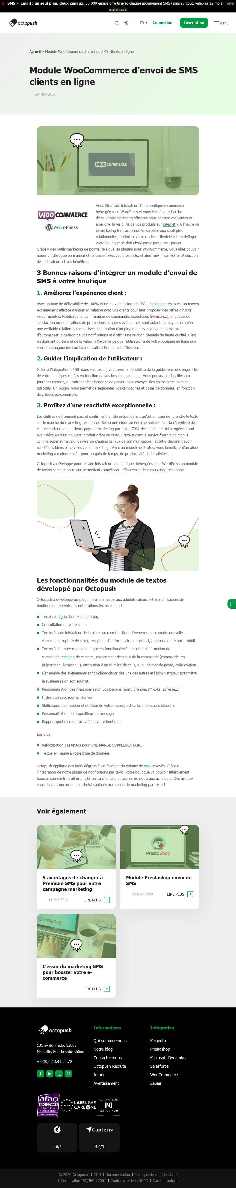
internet (169, 224)
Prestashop (160, 1049)
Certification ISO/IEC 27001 (83, 1180)
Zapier (155, 1083)
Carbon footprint (166, 1180)
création (68, 657)
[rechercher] (116, 23)
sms (147, 766)
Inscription (194, 23)
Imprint (100, 1074)
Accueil (35, 51)
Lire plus (92, 900)
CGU (97, 1174)
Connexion (162, 22)
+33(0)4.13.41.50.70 (54, 1061)
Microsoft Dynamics (168, 1057)
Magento (158, 1040)
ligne (63, 616)
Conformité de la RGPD (129, 1180)
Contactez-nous (108, 1057)
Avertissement (106, 1083)
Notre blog (103, 1049)
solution (160, 304)
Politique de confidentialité (156, 1174)
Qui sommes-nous (110, 1040)
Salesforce (159, 1066)
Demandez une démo (231, 604)
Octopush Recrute (110, 1066)
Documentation (118, 1174)
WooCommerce (164, 1074)
